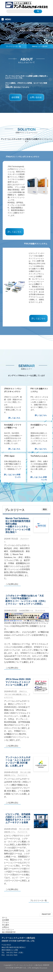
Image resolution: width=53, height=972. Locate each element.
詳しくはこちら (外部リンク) (12, 476)
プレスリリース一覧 (13, 47)
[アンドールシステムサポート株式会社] (26, 5)
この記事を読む (12, 584)
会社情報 (15, 97)
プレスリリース (40, 610)
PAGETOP (46, 914)
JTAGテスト (23, 691)
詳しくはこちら (14, 232)
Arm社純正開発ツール (26, 610)
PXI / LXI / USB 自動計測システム (16, 694)
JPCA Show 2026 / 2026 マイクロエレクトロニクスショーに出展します (18, 682)
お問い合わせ (36, 97)
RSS (45, 509)
